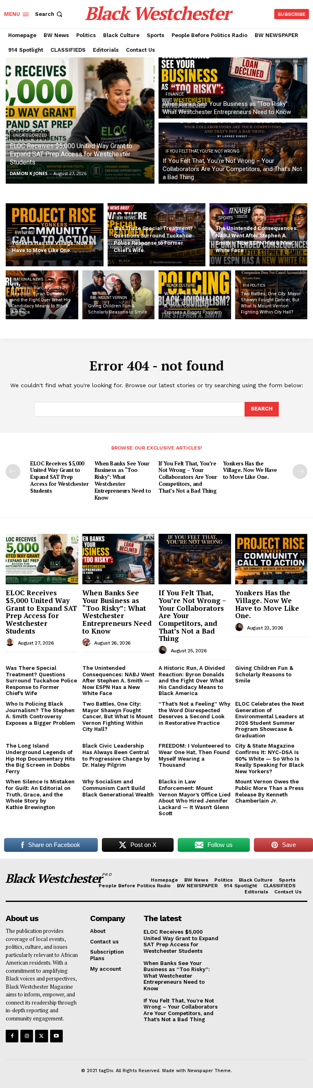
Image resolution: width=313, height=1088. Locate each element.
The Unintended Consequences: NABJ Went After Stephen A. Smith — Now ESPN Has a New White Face (118, 680)
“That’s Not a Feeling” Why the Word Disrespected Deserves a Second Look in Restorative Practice (194, 713)
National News (28, 279)
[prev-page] (13, 471)
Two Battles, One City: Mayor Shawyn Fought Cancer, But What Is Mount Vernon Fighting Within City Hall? (117, 716)
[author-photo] (11, 642)
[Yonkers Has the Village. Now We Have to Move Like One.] (55, 234)
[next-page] (300, 471)
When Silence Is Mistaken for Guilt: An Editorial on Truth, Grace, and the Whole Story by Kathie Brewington (40, 794)
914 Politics (254, 285)
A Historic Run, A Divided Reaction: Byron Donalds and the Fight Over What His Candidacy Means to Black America (192, 680)
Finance (174, 94)
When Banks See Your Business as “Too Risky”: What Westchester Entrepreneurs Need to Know (123, 480)
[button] (49, 14)
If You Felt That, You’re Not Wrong (202, 151)
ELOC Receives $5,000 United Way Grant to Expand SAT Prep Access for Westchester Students (59, 477)
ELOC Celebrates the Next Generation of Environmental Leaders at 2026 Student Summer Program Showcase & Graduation (269, 720)
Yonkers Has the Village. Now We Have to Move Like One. (250, 470)
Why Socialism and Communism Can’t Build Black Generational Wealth (118, 788)
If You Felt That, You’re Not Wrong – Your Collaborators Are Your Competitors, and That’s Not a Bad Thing (188, 477)
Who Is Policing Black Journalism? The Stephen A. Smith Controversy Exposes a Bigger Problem (40, 713)
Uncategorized (30, 135)
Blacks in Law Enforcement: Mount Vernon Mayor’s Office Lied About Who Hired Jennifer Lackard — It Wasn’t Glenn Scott (195, 797)
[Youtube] (56, 1036)
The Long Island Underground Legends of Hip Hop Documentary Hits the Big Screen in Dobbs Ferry (40, 758)
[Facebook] (12, 1036)
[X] (41, 1036)
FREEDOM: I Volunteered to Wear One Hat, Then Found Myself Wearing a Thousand (195, 755)
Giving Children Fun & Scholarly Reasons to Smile (264, 674)
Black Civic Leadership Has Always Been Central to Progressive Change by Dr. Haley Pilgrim (116, 755)
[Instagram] (26, 1036)
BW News (24, 232)
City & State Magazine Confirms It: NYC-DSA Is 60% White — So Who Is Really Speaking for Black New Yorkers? (269, 758)
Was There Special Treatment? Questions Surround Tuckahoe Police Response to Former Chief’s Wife (41, 680)
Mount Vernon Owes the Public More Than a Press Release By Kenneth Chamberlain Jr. (269, 791)
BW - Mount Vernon (108, 298)
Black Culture (180, 285)
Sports (225, 218)
